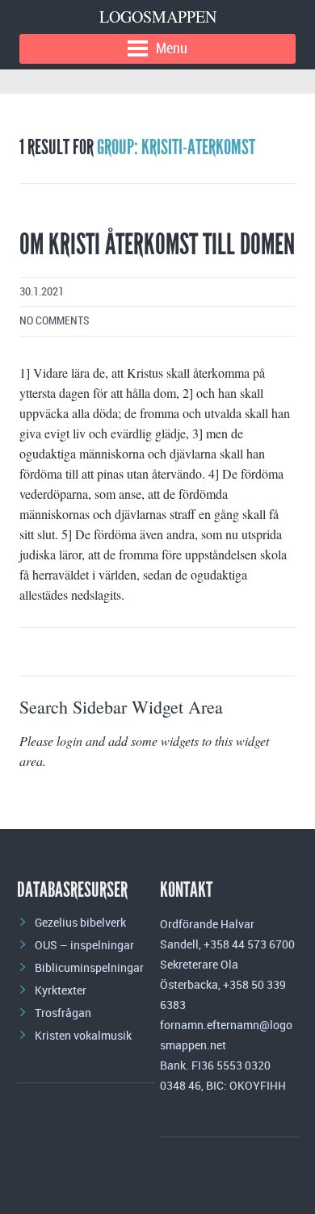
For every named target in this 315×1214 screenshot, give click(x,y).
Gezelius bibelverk (80, 922)
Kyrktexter (60, 990)
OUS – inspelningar (84, 944)
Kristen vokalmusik (83, 1035)
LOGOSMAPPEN (157, 16)
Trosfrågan (63, 1012)
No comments (54, 321)
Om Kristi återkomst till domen (157, 244)
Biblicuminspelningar (89, 967)
